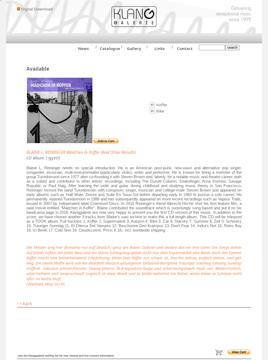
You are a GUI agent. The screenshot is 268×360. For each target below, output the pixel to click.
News (83, 48)
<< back (24, 303)
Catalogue (109, 48)
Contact (185, 48)
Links (159, 48)
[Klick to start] (152, 104)
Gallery (134, 48)
